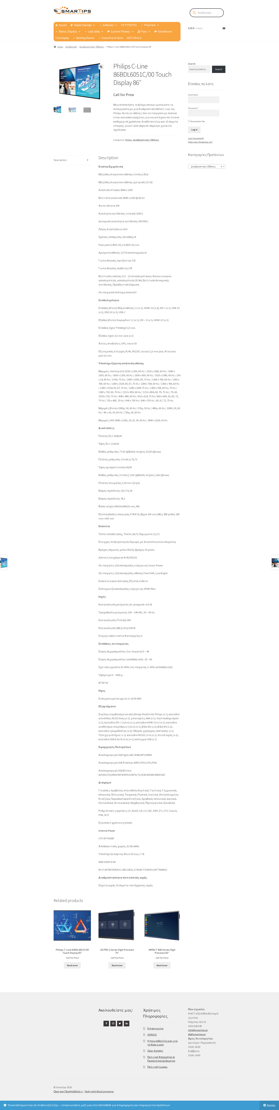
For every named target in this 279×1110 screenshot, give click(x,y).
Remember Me (197, 121)
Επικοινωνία (155, 1028)
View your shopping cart (200, 142)
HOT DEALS (134, 38)
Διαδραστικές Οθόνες (91, 46)
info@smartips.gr (198, 1030)
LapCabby (94, 31)
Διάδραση (108, 25)
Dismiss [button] (271, 1105)
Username (193, 94)
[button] (101, 66)
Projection (150, 25)
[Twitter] (120, 1023)
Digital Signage (83, 25)
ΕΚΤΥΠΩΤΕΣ (129, 25)
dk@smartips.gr (197, 1034)
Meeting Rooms (85, 38)
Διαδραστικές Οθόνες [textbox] (206, 166)
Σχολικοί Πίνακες (120, 31)
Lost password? (196, 138)
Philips (128, 139)
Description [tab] (60, 160)
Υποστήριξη (62, 38)
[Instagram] (113, 1023)
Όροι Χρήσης (155, 1050)
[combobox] (206, 166)
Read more (72, 965)
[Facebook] (106, 1023)
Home (60, 46)
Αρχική (63, 25)
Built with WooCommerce (99, 1091)
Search (191, 63)
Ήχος (144, 31)
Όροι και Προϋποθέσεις (68, 1091)
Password (193, 108)
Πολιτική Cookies (157, 1067)
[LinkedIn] (126, 1023)
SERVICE (152, 1034)
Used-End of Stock (112, 38)
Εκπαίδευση (165, 31)
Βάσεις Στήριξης (68, 31)
